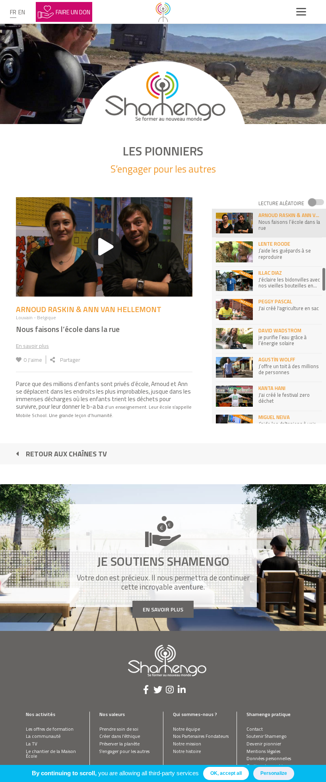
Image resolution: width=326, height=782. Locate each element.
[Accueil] (163, 12)
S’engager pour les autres (124, 751)
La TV (31, 743)
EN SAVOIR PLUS (163, 609)
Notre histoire (187, 751)
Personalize (273, 773)
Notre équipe (186, 729)
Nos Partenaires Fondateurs (201, 736)
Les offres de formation (50, 729)
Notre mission (187, 743)
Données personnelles (268, 758)
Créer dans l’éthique (119, 736)
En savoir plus (32, 346)
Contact (254, 729)
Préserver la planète (119, 743)
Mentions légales (263, 751)
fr (13, 12)
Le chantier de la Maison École (51, 754)
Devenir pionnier (263, 743)
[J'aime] (18, 359)
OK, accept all (226, 773)
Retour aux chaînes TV (66, 453)
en (21, 12)
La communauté (43, 736)
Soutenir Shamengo (266, 736)
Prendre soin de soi (118, 729)
